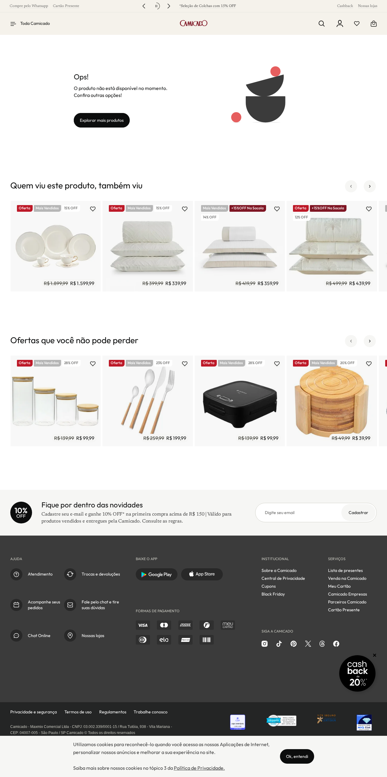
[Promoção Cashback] (357, 673)
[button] (351, 186)
